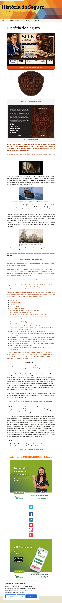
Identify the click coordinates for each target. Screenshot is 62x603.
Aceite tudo (31, 596)
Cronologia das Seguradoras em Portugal (20, 20)
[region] (21, 590)
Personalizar (11, 596)
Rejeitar (21, 596)
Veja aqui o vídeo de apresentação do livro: (31, 67)
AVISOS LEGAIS (37, 20)
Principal (4, 20)
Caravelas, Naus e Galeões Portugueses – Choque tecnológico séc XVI (31, 201)
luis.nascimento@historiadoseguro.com (31, 453)
